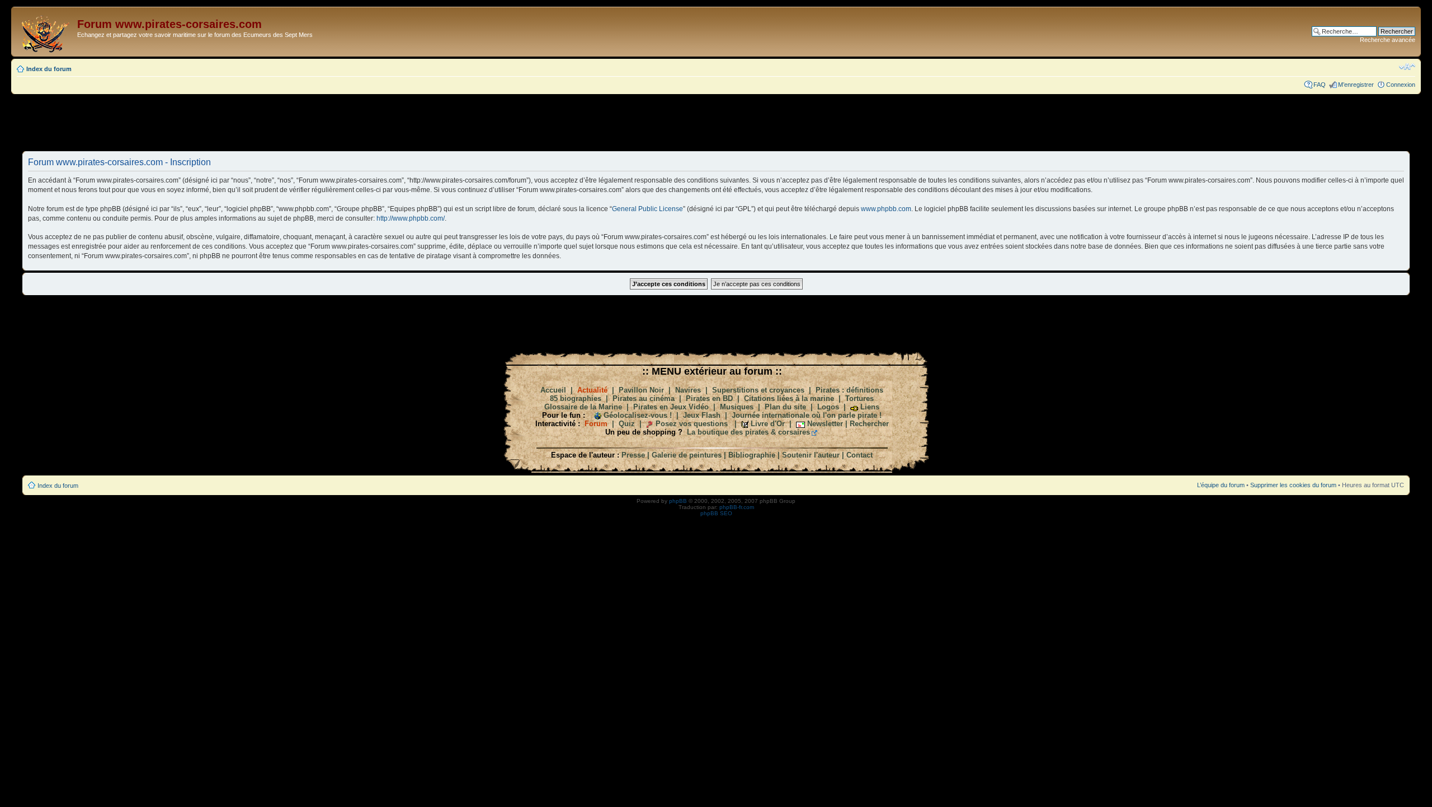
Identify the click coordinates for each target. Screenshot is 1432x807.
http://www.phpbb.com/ (410, 218)
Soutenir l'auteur (811, 455)
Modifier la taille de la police (1407, 67)
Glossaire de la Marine (583, 407)
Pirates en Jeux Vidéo (671, 407)
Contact (859, 455)
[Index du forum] (45, 32)
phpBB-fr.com (736, 507)
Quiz (627, 423)
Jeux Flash (701, 415)
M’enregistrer (1356, 84)
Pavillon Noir (641, 390)
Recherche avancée (1387, 39)
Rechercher (869, 423)
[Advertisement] (716, 122)
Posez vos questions (692, 423)
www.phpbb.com (886, 209)
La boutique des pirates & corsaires (748, 432)
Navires (688, 390)
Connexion (1400, 84)
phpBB (678, 501)
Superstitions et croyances (758, 390)
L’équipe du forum (1221, 485)
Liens (869, 407)
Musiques (736, 407)
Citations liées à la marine (789, 398)
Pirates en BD (709, 398)
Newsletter (825, 423)
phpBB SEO (716, 513)
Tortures (859, 398)
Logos (828, 407)
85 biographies (575, 398)
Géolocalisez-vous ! (638, 415)
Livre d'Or (768, 423)
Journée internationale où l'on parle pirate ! (807, 415)
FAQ (1319, 84)
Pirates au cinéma (644, 398)
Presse (633, 455)
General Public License (647, 209)
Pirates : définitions (849, 390)
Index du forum (49, 69)
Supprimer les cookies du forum (1293, 485)
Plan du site (785, 407)
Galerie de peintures (687, 455)
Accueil (553, 390)
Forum (596, 423)
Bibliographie (751, 455)
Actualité (592, 390)
